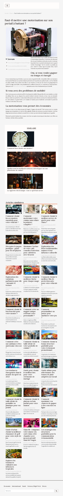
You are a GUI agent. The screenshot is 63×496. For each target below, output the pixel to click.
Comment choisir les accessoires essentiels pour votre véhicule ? (13, 219)
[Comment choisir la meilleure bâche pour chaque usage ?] (31, 270)
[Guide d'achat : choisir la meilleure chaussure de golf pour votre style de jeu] (14, 422)
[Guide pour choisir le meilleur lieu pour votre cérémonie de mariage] (31, 363)
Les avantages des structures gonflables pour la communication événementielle (48, 434)
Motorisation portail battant (19, 86)
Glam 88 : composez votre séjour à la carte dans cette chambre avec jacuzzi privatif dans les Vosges (31, 435)
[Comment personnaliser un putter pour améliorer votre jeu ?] (49, 302)
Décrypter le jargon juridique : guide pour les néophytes (13, 248)
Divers (11, 13)
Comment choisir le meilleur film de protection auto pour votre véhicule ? (49, 281)
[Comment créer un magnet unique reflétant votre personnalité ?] (31, 302)
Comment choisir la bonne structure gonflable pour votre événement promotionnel (49, 346)
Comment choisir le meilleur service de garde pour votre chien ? (49, 219)
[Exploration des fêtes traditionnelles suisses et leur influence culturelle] (49, 239)
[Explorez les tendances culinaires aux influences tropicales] (14, 453)
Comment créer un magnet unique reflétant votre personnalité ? (31, 312)
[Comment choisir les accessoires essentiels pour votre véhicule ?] (14, 209)
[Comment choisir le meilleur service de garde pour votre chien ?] (49, 209)
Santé (24, 486)
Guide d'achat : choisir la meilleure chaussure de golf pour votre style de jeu (13, 434)
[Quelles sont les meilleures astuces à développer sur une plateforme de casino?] (31, 159)
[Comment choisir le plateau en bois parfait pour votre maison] (31, 392)
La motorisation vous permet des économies (18, 69)
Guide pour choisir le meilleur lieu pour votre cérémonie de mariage (31, 374)
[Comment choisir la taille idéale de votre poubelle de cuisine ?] (31, 334)
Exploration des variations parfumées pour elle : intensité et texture (14, 281)
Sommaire (11, 59)
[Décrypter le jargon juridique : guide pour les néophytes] (14, 239)
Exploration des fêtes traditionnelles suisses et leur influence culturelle (49, 249)
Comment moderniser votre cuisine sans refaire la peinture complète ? (31, 220)
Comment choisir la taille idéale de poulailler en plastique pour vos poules (13, 403)
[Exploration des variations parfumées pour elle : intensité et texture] (14, 270)
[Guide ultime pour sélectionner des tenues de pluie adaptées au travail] (49, 363)
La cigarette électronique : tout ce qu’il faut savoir (25, 190)
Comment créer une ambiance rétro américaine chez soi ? (14, 345)
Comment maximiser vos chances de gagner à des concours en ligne (48, 403)
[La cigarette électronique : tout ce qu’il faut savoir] (25, 181)
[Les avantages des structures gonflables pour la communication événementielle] (49, 422)
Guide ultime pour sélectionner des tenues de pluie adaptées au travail (49, 373)
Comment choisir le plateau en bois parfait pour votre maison (31, 402)
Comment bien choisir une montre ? (20, 148)
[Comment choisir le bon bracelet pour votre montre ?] (14, 302)
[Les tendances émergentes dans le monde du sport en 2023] (14, 363)
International (16, 486)
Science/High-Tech (34, 486)
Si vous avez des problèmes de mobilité (17, 66)
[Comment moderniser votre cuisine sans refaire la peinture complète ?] (31, 209)
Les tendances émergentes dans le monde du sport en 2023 (13, 373)
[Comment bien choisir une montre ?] (20, 139)
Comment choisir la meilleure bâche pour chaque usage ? (31, 280)
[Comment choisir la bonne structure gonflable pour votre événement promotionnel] (49, 334)
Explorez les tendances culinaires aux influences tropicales (11, 464)
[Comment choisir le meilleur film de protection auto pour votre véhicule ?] (49, 270)
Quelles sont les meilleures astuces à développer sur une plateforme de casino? (27, 169)
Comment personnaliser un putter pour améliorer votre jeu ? (49, 313)
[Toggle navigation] (7, 5)
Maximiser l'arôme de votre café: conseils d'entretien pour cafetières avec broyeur (31, 250)
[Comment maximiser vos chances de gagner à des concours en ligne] (49, 392)
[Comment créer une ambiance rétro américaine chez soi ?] (14, 334)
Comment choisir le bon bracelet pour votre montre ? (13, 311)
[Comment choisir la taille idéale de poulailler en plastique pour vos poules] (14, 392)
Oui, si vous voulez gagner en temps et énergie (19, 62)
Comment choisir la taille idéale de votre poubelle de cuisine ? (31, 345)
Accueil (6, 13)
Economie (7, 486)
